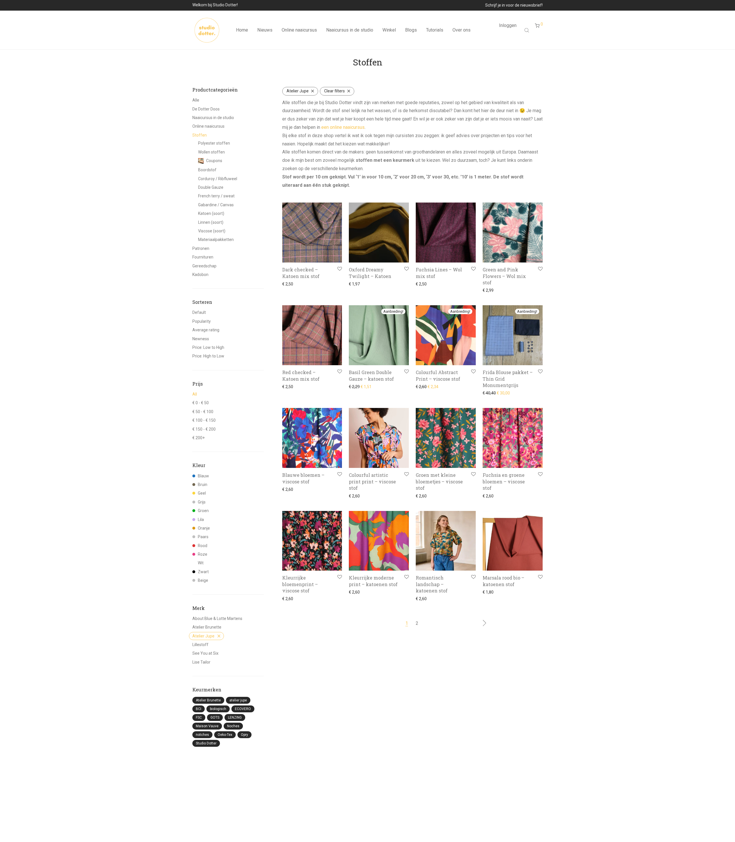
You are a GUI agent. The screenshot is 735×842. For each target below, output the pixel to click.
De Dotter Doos (206, 109)
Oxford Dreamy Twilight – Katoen (370, 273)
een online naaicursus (343, 127)
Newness (200, 339)
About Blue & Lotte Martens (217, 618)
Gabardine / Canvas (216, 205)
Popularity (201, 321)
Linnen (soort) (210, 222)
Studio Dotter (206, 743)
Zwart (203, 571)
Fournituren (202, 257)
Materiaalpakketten (216, 239)
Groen (203, 510)
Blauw (203, 476)
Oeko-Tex (225, 735)
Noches (233, 726)
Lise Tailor (201, 662)
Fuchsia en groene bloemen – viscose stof (504, 481)
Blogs (411, 30)
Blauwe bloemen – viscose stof (303, 478)
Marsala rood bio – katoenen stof (503, 581)
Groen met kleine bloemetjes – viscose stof (439, 481)
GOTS (214, 717)
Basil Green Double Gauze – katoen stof (371, 375)
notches (202, 735)
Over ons (461, 30)
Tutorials (434, 30)
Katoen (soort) (211, 213)
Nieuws (264, 30)
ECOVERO (243, 709)
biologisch (218, 709)
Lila (201, 519)
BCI (198, 709)
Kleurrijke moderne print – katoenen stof (373, 581)
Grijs (202, 502)
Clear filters (334, 91)
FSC (199, 717)
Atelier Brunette (206, 627)
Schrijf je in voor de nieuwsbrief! (514, 5)
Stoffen (199, 135)
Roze (202, 554)
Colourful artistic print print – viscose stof (372, 481)
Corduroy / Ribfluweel (217, 178)
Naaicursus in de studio (349, 30)
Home (242, 30)
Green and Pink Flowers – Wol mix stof (504, 276)
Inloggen (508, 25)
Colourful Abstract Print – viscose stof (438, 375)
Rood (202, 545)
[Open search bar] (527, 30)
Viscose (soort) (211, 231)
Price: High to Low (208, 356)
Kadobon (200, 274)
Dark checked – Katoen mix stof (301, 273)
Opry (244, 735)
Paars (203, 536)
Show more (291, 284)
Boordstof (207, 170)
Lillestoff (200, 644)
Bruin (202, 484)
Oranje (204, 528)
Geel (202, 493)
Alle (195, 100)
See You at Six (205, 653)
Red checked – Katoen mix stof (301, 375)
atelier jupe (238, 700)
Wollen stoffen (211, 152)
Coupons (214, 160)
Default (199, 312)
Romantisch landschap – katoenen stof (432, 584)
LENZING (235, 717)
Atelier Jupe (203, 636)
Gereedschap (204, 266)
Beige (203, 580)
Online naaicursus (299, 30)
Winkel (389, 30)
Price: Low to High (208, 347)
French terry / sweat (216, 196)
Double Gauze (210, 187)
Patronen (200, 248)
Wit (201, 563)
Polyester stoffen (214, 143)
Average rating (205, 330)
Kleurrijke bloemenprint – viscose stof (300, 584)
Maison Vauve (207, 726)
